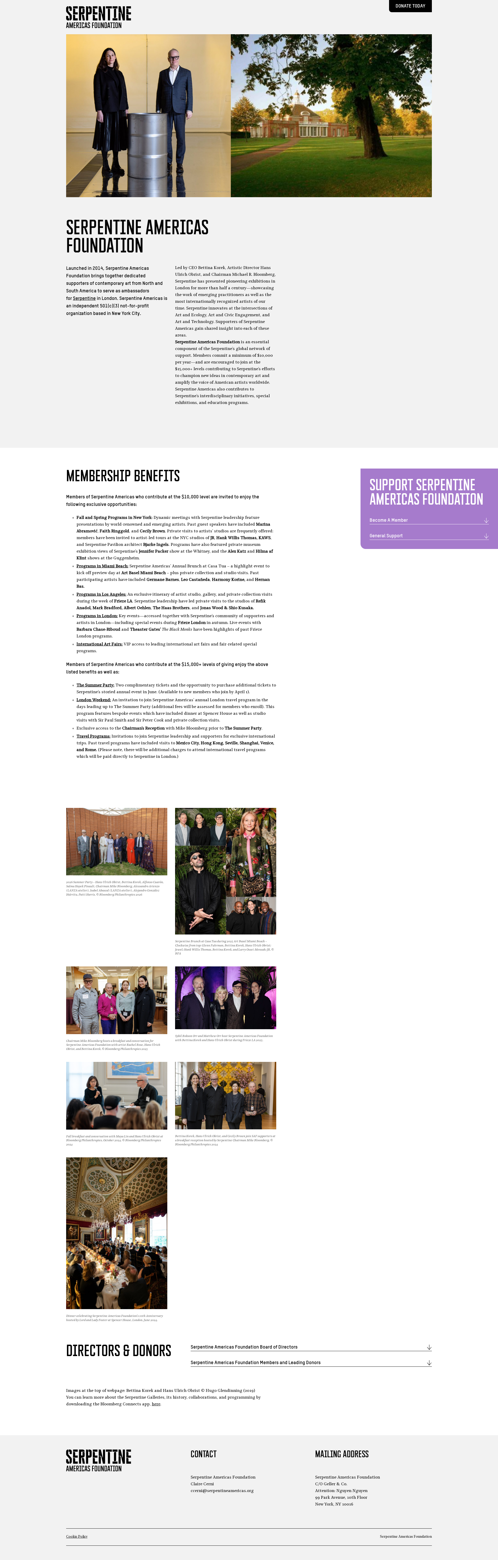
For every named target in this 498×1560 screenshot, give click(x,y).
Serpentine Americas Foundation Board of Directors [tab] (244, 1347)
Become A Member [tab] (389, 520)
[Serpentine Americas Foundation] (98, 17)
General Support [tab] (386, 535)
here (156, 1404)
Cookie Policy (76, 1536)
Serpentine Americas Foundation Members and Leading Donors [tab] (256, 1362)
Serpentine (84, 298)
